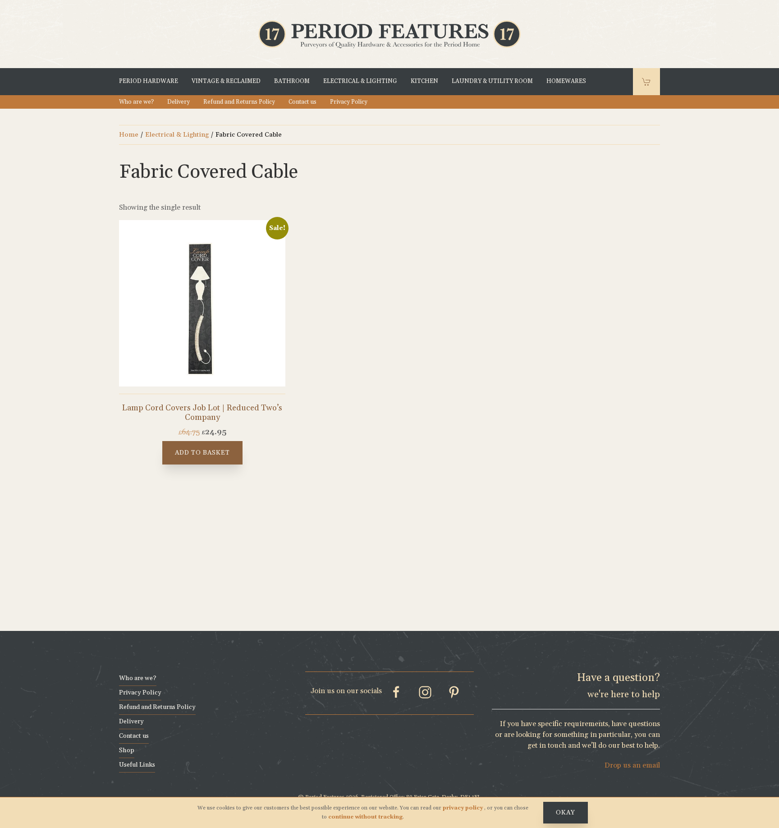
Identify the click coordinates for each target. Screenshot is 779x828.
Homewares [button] (566, 81)
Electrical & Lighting (177, 134)
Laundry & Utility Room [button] (492, 81)
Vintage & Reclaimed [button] (226, 81)
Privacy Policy (348, 102)
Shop (126, 750)
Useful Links (137, 765)
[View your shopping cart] (646, 81)
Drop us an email (632, 765)
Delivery (178, 102)
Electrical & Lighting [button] (360, 81)
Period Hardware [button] (148, 81)
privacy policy (463, 808)
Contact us (302, 102)
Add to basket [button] (202, 453)
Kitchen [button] (424, 81)
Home (128, 134)
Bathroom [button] (292, 81)
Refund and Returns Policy (239, 102)
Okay (565, 813)
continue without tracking (365, 817)
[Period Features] (389, 33)
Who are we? (136, 102)
